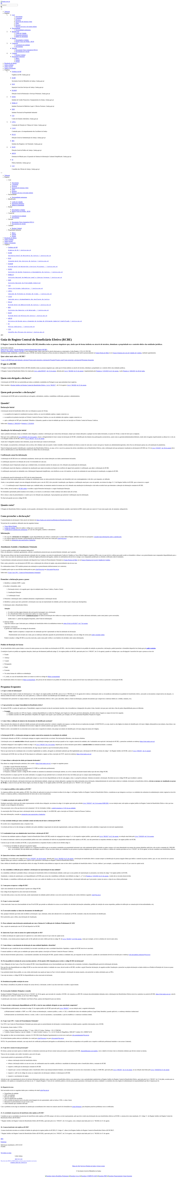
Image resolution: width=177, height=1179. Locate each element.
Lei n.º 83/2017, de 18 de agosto (161, 448)
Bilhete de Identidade (21, 36)
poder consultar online (98, 635)
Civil (13, 15)
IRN (13, 141)
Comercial (15, 43)
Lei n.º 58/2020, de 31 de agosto (73, 371)
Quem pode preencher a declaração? (39, 360)
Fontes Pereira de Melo (102, 353)
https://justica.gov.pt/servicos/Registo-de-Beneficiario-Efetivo (54, 520)
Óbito (17, 23)
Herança (17, 25)
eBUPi (14, 153)
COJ (13, 166)
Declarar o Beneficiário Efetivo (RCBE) (12, 351)
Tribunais (7, 11)
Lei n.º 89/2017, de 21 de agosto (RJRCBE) (96, 803)
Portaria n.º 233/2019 (27, 423)
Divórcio (18, 20)
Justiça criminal (8, 65)
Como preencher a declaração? (73, 360)
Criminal (14, 53)
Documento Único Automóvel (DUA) (26, 50)
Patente (17, 60)
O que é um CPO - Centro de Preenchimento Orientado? (24, 572)
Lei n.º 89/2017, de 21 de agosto (34, 438)
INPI (13, 109)
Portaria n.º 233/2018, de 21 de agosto (107, 371)
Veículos (14, 48)
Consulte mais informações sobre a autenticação (107, 537)
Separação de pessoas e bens (23, 21)
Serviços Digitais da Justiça (88, 1166)
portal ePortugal (76, 1106)
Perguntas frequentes (88, 360)
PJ (12, 159)
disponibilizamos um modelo (89, 1051)
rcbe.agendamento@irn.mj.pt (80, 1035)
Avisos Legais (101, 1166)
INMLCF (14, 103)
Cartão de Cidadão (20, 33)
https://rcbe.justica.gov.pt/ (147, 741)
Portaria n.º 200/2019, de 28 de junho (134, 371)
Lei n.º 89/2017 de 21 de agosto (45, 744)
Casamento (18, 18)
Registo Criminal (20, 55)
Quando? (53, 360)
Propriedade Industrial (18, 56)
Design (17, 61)
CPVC (14, 122)
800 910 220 (19, 1160)
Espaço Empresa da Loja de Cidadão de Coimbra (127, 353)
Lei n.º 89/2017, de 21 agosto (141, 751)
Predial (14, 38)
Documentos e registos (22, 40)
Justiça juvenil (8, 66)
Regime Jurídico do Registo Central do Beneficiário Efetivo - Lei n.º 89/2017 (33, 385)
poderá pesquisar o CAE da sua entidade (64, 808)
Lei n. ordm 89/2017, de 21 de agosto (45, 371)
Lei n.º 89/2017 (64, 1008)
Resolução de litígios (10, 63)
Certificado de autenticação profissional (15, 529)
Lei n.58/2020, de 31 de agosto (28, 437)
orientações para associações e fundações (23, 540)
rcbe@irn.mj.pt (62, 538)
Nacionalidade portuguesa (23, 30)
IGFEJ (14, 97)
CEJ (13, 115)
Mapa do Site (76, 1166)
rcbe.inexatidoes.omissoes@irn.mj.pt (139, 954)
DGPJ (13, 147)
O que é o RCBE (6, 360)
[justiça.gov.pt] (5, 1)
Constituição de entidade (22, 45)
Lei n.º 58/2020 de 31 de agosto (160, 1070)
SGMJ (14, 78)
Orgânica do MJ (16, 71)
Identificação (15, 31)
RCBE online (23, 488)
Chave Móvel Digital (10, 526)
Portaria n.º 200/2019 (14, 423)
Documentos (19, 46)
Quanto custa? (60, 360)
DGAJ (14, 134)
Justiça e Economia (10, 68)
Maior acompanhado (54, 676)
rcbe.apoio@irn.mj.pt (52, 569)
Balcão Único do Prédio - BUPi (24, 41)
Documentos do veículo (22, 51)
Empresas (3, 1142)
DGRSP (14, 90)
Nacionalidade (16, 28)
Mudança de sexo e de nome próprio (26, 26)
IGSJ (13, 84)
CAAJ (14, 128)
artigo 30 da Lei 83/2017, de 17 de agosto (75, 623)
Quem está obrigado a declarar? (20, 360)
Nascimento (18, 16)
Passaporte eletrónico (21, 35)
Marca (17, 58)
